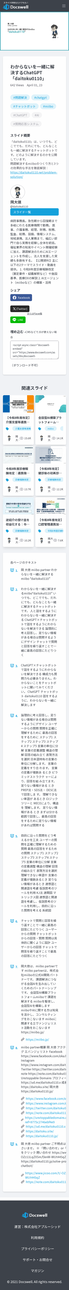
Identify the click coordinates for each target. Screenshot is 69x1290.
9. (16, 1144)
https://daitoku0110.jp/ (42, 1136)
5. (16, 836)
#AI (37, 115)
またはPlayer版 (34, 313)
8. (16, 1048)
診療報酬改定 (22, 479)
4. (16, 716)
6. (16, 921)
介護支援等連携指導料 (26, 428)
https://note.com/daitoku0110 (47, 1113)
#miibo (48, 106)
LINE (20, 320)
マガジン (37, 1270)
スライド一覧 (22, 212)
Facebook (24, 297)
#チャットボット (24, 106)
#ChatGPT (20, 115)
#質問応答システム (26, 124)
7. (16, 967)
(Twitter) (21, 309)
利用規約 (37, 1237)
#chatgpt (40, 97)
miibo (51, 428)
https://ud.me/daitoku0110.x (46, 1126)
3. (16, 666)
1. (16, 570)
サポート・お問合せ (37, 1259)
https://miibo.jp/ (37, 1039)
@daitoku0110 (19, 206)
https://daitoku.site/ (40, 1131)
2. (16, 589)
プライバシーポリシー (37, 1248)
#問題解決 (20, 97)
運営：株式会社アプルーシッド (37, 1226)
